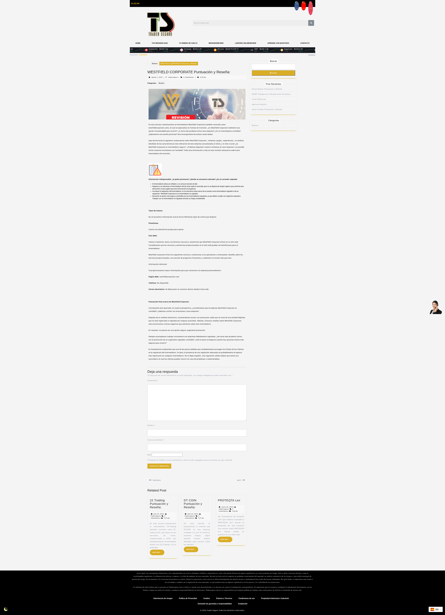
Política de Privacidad (188, 598)
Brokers (155, 63)
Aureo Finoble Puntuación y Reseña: (267, 109)
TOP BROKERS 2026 (160, 43)
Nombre (151, 425)
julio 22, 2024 (158, 514)
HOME (137, 43)
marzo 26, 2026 (227, 507)
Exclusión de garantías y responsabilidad (215, 604)
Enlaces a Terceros (224, 598)
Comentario (152, 380)
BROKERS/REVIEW (216, 43)
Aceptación (242, 604)
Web (149, 455)
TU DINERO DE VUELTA (188, 43)
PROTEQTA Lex (229, 500)
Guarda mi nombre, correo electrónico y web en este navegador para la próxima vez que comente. (191, 460)
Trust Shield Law (259, 99)
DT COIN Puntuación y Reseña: (193, 504)
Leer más (158, 551)
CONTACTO (305, 43)
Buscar (273, 61)
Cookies (206, 598)
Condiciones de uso (246, 598)
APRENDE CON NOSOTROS (278, 43)
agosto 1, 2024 (156, 77)
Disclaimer (311, 55)
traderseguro (173, 77)
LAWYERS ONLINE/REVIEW (245, 43)
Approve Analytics (259, 104)
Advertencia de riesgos (163, 598)
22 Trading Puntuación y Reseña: (159, 504)
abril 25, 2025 (192, 514)
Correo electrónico (155, 440)
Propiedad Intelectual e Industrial (275, 598)
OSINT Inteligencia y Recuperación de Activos (271, 94)
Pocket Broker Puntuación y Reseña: (267, 89)
